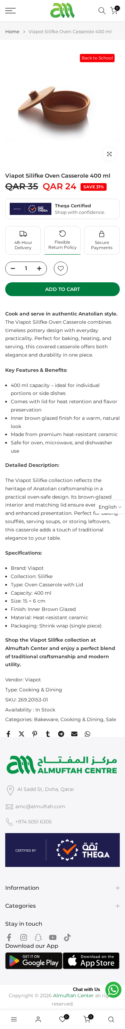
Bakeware (46, 719)
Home (12, 31)
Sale (111, 719)
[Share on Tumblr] (48, 734)
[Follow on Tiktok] (67, 937)
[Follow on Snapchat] (38, 937)
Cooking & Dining (40, 690)
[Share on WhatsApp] (87, 734)
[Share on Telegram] (61, 734)
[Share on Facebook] (8, 734)
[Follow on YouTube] (53, 937)
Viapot (33, 680)
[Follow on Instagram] (23, 937)
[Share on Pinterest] (35, 734)
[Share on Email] (74, 734)
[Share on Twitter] (21, 734)
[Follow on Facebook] (9, 937)
